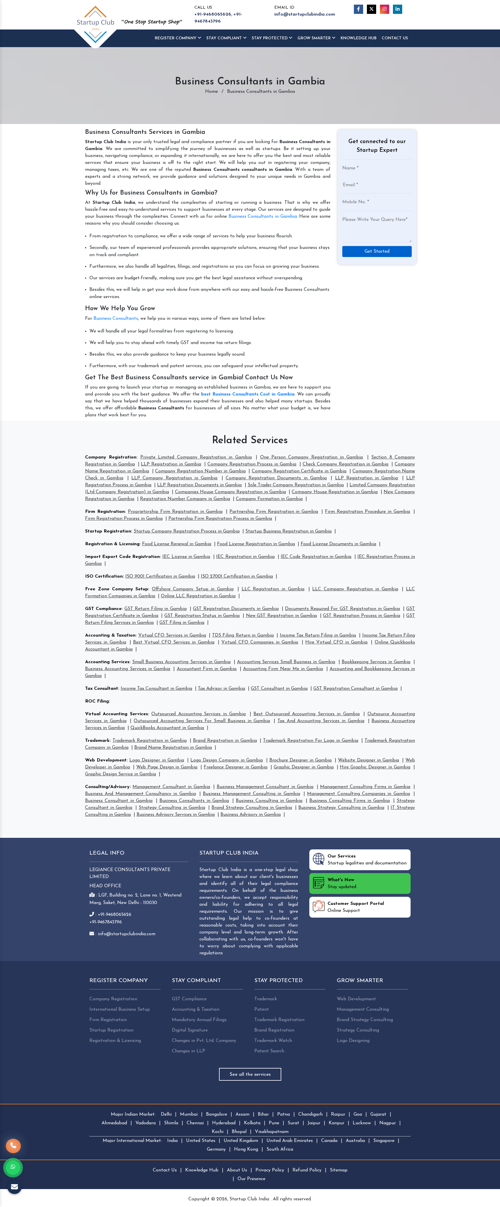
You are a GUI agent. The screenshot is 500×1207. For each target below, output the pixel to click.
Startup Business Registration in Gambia (288, 531)
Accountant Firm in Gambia (207, 669)
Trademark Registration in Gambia (150, 740)
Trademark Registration (279, 1020)
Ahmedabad (114, 1123)
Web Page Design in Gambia (167, 767)
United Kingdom (241, 1140)
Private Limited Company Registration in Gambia (196, 457)
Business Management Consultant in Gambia (265, 787)
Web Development (105, 760)
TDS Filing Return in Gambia (243, 635)
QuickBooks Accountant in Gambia (167, 728)
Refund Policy (307, 1170)
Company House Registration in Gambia (335, 492)
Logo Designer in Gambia (156, 760)
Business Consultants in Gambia (263, 216)
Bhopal (239, 1132)
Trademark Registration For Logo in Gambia (310, 740)
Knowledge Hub (201, 1170)
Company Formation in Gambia (269, 499)
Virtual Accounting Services (116, 714)
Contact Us (395, 38)
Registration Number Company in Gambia (185, 499)
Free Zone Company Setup (116, 589)
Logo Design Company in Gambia (226, 760)
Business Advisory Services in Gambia (176, 814)
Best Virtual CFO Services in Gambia (173, 642)
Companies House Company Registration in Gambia (230, 492)
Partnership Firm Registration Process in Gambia (220, 518)
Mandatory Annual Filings (199, 1020)
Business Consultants (115, 318)
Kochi (217, 1132)
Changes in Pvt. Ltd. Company (204, 1040)
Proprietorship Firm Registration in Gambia (175, 511)
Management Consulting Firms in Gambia (365, 787)
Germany (216, 1149)
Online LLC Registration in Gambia (198, 596)
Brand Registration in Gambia (225, 740)
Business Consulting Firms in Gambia (349, 800)
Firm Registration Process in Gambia (124, 518)
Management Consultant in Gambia (171, 787)
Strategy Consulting (358, 1030)
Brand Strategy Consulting (365, 1020)
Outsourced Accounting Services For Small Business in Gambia (202, 721)
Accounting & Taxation (110, 635)
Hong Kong (246, 1149)
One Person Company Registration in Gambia (311, 457)
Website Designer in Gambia (368, 760)
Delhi (166, 1114)
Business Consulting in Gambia (269, 800)
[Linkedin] (397, 9)
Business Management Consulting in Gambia (251, 794)
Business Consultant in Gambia (118, 800)
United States (200, 1140)
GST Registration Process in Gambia (361, 615)
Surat (293, 1123)
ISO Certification (104, 576)
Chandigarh (310, 1114)
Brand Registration (274, 1030)
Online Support (356, 907)
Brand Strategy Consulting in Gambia (252, 807)
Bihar (263, 1114)
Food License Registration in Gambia (256, 544)
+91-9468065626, (213, 14)
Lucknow (362, 1123)
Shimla (171, 1123)
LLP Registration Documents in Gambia (199, 485)
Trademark (97, 740)
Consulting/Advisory (107, 787)
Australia (355, 1140)
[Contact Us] (13, 1143)
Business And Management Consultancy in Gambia (140, 794)
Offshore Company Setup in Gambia (193, 589)
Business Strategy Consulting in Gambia (341, 807)
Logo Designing (353, 1040)
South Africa (279, 1149)
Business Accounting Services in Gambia (127, 669)
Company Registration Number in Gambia (200, 471)
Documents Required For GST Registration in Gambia (342, 609)
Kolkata (252, 1123)
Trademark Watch (273, 1040)
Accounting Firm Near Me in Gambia (283, 669)
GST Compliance (103, 609)
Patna (283, 1114)
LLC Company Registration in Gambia (355, 589)
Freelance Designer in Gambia (235, 767)
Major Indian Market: (133, 1114)
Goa (358, 1114)
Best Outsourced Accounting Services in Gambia (306, 714)
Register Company (176, 38)
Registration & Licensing (112, 544)
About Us (237, 1170)
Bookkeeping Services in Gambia (376, 662)
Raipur (338, 1114)
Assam (242, 1114)
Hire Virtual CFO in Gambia (336, 642)
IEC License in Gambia (186, 556)
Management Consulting (363, 1009)
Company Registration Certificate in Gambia (299, 471)
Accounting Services (107, 662)
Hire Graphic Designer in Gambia (375, 767)
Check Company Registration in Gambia (345, 464)
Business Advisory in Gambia (250, 814)
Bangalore (216, 1114)
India (172, 1140)
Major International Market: (132, 1140)
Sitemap (339, 1170)
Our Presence (251, 1179)
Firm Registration (105, 511)
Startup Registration (108, 531)
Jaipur (314, 1123)
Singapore (383, 1140)
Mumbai (189, 1114)
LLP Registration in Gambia (171, 464)
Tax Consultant (101, 688)
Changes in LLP (188, 1051)
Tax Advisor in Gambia (221, 688)
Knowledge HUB (358, 38)
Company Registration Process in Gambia (251, 464)
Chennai (195, 1123)
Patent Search (269, 1051)
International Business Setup (119, 1009)
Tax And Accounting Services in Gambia (320, 721)
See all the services (250, 1074)
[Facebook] (358, 9)
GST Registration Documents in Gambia (236, 609)
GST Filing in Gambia (181, 622)
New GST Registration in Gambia (281, 615)
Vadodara (145, 1123)
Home (211, 91)
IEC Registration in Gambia (245, 556)
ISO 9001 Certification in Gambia (160, 576)
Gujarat (378, 1114)
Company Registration (110, 457)
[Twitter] (371, 9)
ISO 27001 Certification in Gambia (237, 576)
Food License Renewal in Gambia (176, 544)
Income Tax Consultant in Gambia (156, 688)
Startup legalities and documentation (367, 860)
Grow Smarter (314, 38)
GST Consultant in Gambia (279, 688)
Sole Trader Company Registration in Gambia (296, 485)
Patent (261, 1009)
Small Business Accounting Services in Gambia (181, 662)
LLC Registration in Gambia (273, 589)
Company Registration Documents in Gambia (276, 478)
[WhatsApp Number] (13, 1167)
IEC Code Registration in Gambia (316, 556)
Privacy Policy (269, 1170)
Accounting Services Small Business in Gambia (286, 662)
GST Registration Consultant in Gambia (355, 688)
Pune (274, 1123)
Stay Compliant (224, 38)
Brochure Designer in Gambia (300, 760)
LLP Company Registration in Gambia (174, 478)
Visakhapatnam (271, 1132)
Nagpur (387, 1123)
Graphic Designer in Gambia (304, 767)
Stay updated (342, 883)
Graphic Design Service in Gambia (120, 774)
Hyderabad (224, 1123)
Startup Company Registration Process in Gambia (187, 531)
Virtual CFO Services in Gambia (172, 635)
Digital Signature (190, 1030)
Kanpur (336, 1123)
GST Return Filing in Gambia (155, 609)
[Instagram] (384, 9)
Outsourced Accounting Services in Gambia (198, 714)
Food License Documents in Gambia (338, 544)
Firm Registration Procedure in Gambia (367, 511)
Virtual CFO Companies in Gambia (259, 642)
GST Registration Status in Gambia (202, 615)
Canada (329, 1140)
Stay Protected (270, 38)
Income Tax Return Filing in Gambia (318, 635)
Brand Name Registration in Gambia (173, 747)
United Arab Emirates (289, 1140)
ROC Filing (97, 701)
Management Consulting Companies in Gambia (358, 794)
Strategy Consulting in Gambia (172, 807)
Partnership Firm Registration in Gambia (273, 511)
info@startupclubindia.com (304, 14)
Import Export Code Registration (122, 556)
